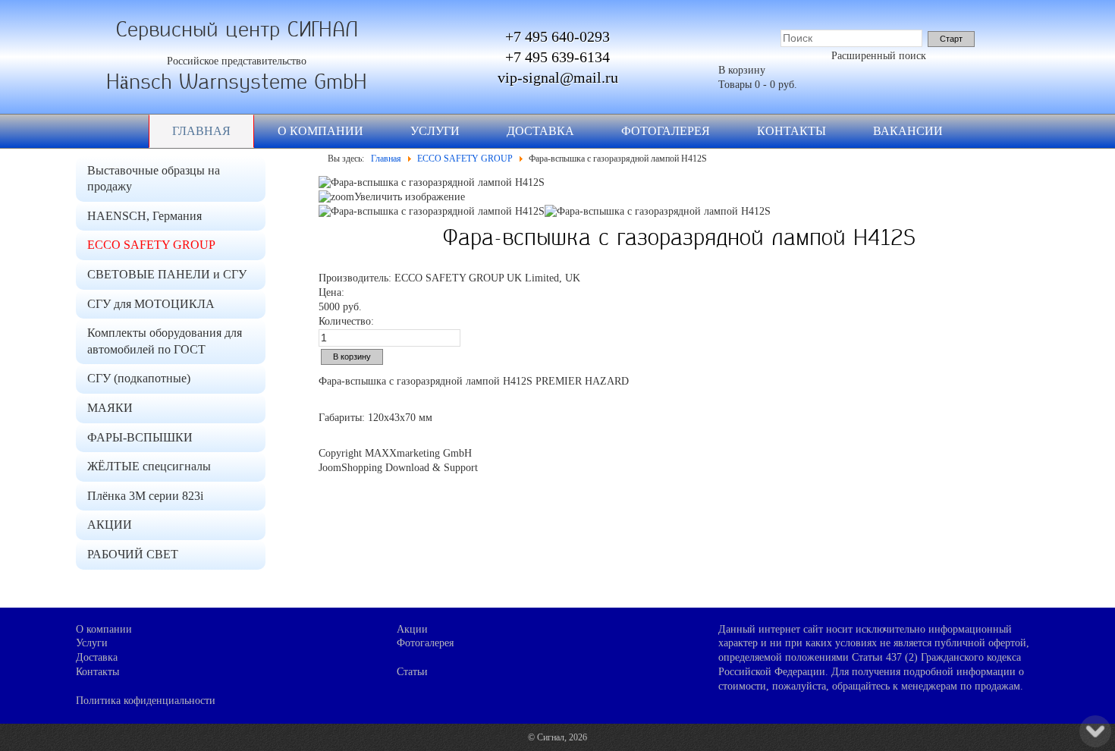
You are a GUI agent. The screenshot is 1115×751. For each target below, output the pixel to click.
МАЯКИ (110, 407)
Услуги (435, 130)
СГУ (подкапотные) (138, 378)
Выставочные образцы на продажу (153, 178)
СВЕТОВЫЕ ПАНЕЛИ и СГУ (167, 274)
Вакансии (908, 130)
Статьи (412, 671)
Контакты (791, 130)
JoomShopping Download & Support (398, 467)
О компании (320, 130)
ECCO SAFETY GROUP (151, 244)
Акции (412, 629)
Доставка (540, 130)
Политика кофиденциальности (145, 700)
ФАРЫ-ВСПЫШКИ (140, 437)
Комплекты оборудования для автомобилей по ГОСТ (164, 341)
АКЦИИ (109, 524)
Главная (201, 130)
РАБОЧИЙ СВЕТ (132, 554)
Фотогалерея (665, 130)
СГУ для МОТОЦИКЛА (151, 303)
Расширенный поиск (878, 55)
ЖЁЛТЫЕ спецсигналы (149, 466)
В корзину (741, 70)
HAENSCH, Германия (144, 215)
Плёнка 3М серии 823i (145, 495)
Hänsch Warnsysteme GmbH (236, 82)
